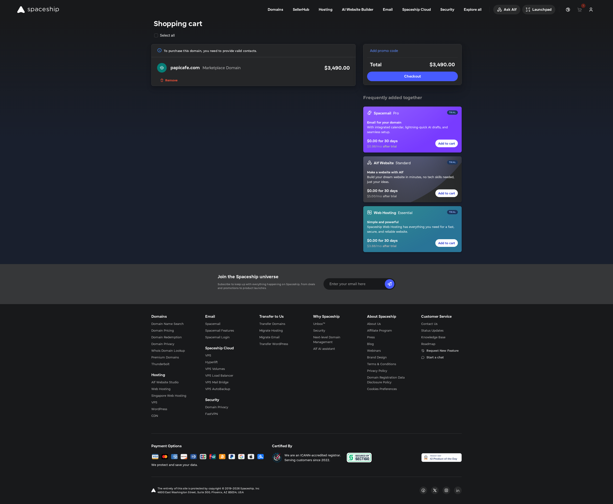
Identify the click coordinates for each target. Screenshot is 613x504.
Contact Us (429, 323)
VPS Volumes (215, 368)
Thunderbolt (160, 364)
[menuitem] (171, 323)
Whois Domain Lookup (168, 350)
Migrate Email (269, 337)
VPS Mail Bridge (216, 382)
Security (319, 330)
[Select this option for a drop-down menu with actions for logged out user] (591, 9)
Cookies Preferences (382, 388)
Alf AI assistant (324, 348)
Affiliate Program (379, 330)
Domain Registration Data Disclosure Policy (386, 380)
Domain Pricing (162, 330)
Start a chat (435, 357)
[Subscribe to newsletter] (389, 284)
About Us (374, 323)
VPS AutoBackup (217, 388)
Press (371, 337)
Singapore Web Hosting (168, 395)
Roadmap (428, 343)
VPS (154, 402)
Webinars (374, 350)
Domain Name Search (167, 323)
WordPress (159, 409)
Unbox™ (319, 323)
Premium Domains (165, 357)
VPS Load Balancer (219, 375)
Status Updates (432, 330)
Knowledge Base (433, 337)
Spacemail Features (219, 330)
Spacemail (212, 323)
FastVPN (211, 413)
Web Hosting (160, 388)
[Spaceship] (38, 9)
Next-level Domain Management (326, 339)
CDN (154, 415)
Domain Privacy (162, 343)
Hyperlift (211, 362)
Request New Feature (442, 350)
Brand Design (377, 357)
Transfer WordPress (273, 343)
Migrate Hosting (271, 330)
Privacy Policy (377, 370)
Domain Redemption (166, 337)
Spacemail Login (217, 337)
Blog (370, 343)
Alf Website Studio (165, 382)
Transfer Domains (272, 323)
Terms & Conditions (381, 364)
